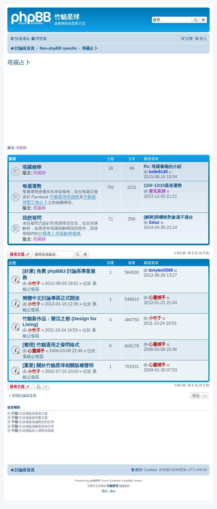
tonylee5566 (161, 270)
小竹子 (34, 283)
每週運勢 (32, 186)
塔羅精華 (32, 167)
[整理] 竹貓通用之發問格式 (50, 344)
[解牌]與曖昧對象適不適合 (168, 217)
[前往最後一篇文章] (176, 270)
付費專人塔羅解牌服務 (59, 233)
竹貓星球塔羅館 (64, 197)
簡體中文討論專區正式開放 (51, 298)
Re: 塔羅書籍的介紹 (162, 166)
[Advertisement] (108, 106)
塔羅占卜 (19, 62)
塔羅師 (21, 148)
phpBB (94, 480)
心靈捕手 (157, 297)
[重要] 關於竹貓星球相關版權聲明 (58, 365)
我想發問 (32, 217)
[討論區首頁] (31, 17)
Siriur (154, 222)
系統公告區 (33, 356)
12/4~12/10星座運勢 (163, 185)
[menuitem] (39, 39)
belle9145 (158, 171)
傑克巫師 (157, 191)
